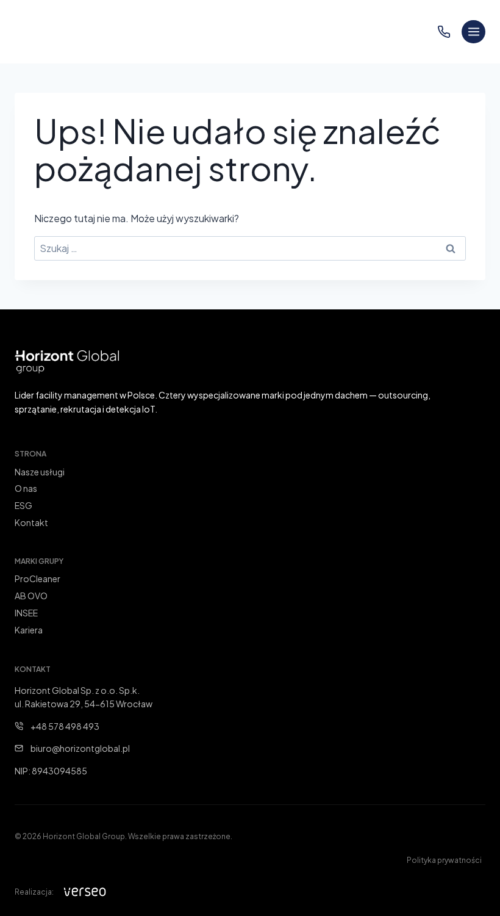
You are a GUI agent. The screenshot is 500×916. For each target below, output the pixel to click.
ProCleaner (37, 578)
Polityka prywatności (444, 860)
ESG (23, 505)
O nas (26, 488)
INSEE (26, 612)
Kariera (29, 629)
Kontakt (31, 522)
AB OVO (31, 595)
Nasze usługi (40, 471)
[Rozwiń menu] (473, 32)
